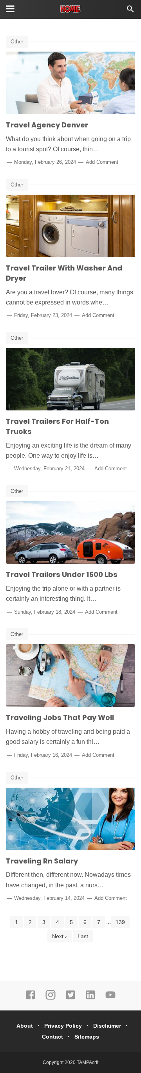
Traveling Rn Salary (42, 861)
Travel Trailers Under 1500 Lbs (62, 574)
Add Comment (102, 162)
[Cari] (130, 11)
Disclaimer (107, 1026)
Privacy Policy (63, 1026)
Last (83, 936)
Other (17, 42)
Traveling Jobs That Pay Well (60, 717)
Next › (59, 936)
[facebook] (30, 998)
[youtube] (110, 998)
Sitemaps (86, 1037)
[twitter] (70, 998)
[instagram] (50, 998)
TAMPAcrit (87, 1062)
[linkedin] (90, 998)
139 (120, 922)
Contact (52, 1037)
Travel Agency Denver (47, 125)
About (24, 1026)
